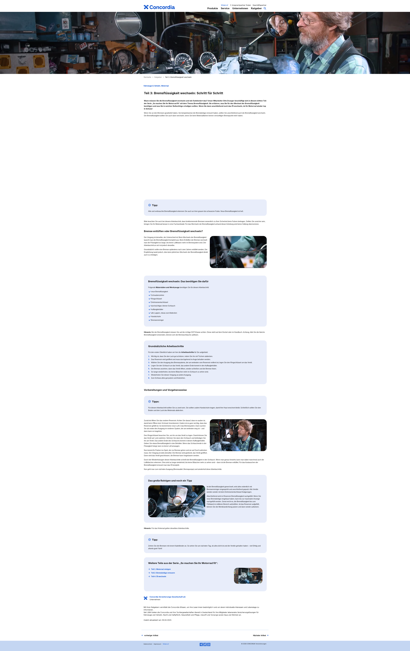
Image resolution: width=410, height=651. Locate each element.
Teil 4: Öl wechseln (158, 576)
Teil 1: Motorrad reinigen (161, 569)
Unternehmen (240, 8)
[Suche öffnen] (265, 9)
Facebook (205, 644)
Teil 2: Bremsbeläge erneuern (163, 573)
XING (201, 644)
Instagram (208, 644)
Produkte (212, 8)
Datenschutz (148, 644)
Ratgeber (256, 8)
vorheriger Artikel (151, 635)
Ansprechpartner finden (241, 5)
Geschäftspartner (259, 5)
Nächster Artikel (259, 635)
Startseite (148, 77)
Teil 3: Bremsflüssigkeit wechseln (178, 77)
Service (225, 8)
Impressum (157, 644)
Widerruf (224, 5)
